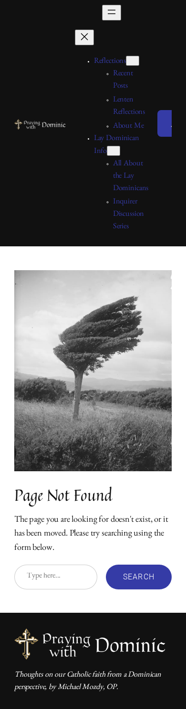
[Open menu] (111, 12)
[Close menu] (84, 37)
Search (139, 576)
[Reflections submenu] (132, 61)
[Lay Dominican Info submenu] (113, 151)
